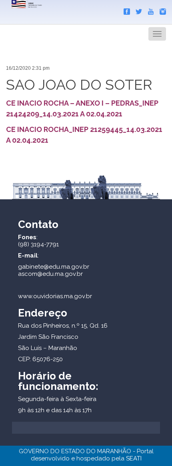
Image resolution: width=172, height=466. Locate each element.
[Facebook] (125, 10)
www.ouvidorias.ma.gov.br (55, 296)
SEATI (134, 458)
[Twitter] (137, 10)
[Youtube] (149, 10)
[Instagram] (161, 10)
